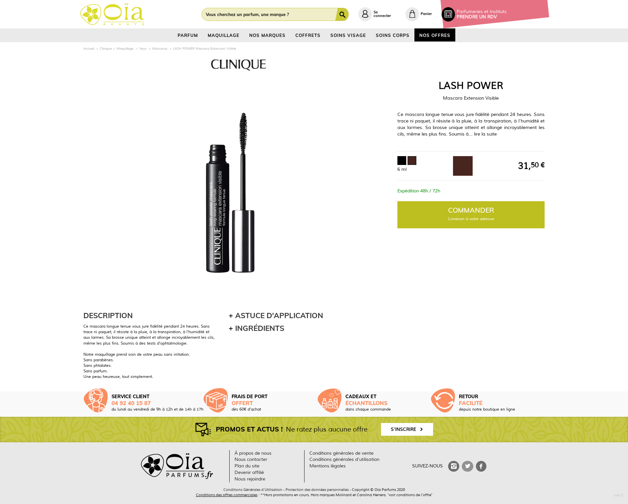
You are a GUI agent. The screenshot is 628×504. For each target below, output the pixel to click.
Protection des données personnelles (317, 489)
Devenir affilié (249, 472)
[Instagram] (453, 466)
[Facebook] (481, 466)
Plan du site (247, 466)
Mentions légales (327, 466)
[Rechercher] (343, 14)
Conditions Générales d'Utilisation (252, 489)
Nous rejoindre (250, 479)
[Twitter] (467, 466)
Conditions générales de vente (341, 453)
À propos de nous (253, 453)
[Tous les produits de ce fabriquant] (238, 65)
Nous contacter (251, 459)
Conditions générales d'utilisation (344, 459)
